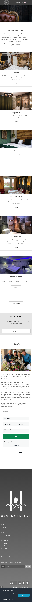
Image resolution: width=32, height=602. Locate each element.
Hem (4, 524)
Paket (4, 532)
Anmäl (28, 566)
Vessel (4, 527)
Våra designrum (7, 530)
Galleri (4, 546)
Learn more (11, 599)
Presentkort (6, 538)
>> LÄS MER (5, 411)
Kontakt (5, 548)
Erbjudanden (6, 535)
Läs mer (16, 331)
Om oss (5, 543)
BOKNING (21, 3)
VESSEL (3, 405)
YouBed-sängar (7, 540)
